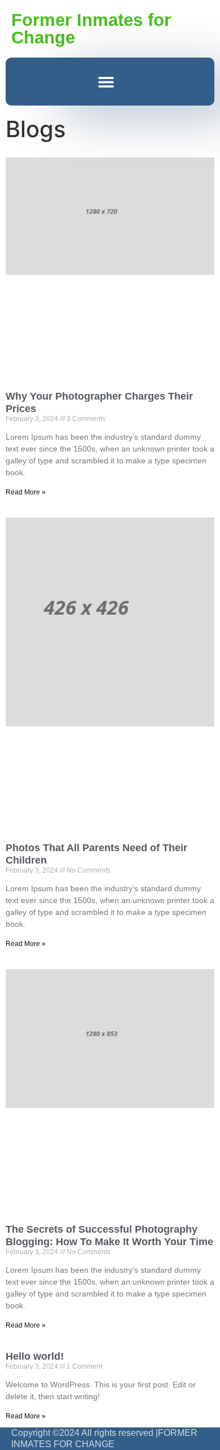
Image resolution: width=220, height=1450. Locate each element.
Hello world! (35, 1356)
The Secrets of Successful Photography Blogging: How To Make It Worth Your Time (109, 1235)
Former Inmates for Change (91, 28)
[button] (105, 81)
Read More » (26, 492)
